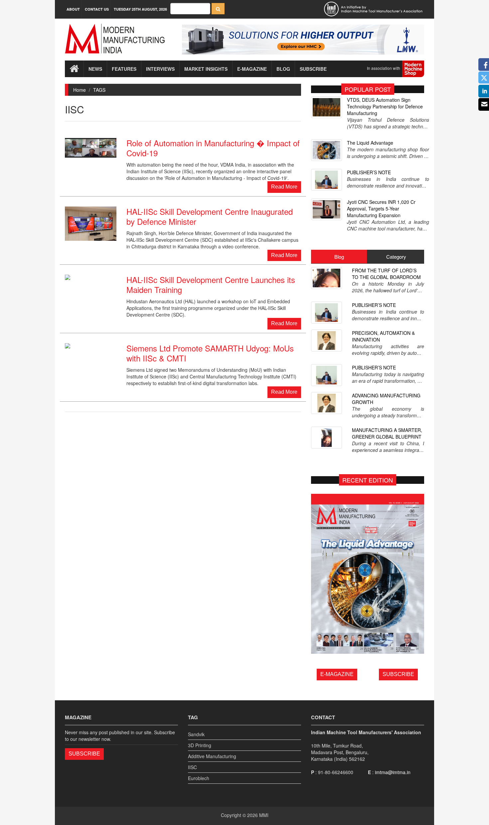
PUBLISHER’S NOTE (369, 172)
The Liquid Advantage (370, 142)
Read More (284, 187)
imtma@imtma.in (392, 772)
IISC (192, 767)
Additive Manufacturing (212, 756)
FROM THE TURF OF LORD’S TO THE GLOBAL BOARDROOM (386, 273)
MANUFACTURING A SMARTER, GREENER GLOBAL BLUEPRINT (387, 433)
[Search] (218, 8)
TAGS (99, 89)
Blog (283, 69)
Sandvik (196, 734)
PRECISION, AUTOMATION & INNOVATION (383, 336)
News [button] (95, 69)
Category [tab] (396, 256)
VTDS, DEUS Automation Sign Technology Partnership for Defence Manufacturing (385, 106)
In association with (384, 68)
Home (79, 89)
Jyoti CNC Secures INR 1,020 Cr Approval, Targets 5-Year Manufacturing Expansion (381, 208)
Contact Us (97, 9)
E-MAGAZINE (337, 674)
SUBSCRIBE (398, 674)
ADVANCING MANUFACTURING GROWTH (386, 398)
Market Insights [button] (206, 69)
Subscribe (313, 69)
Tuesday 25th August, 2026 (140, 9)
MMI (263, 815)
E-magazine (252, 69)
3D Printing (199, 745)
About (73, 9)
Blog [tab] (339, 256)
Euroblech (198, 778)
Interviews (160, 69)
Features (124, 69)
